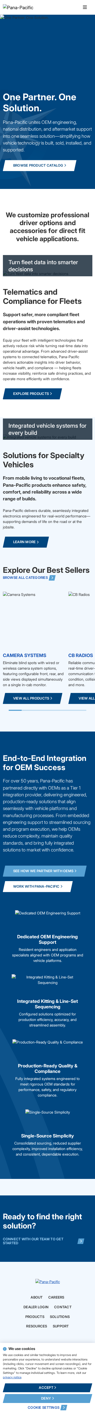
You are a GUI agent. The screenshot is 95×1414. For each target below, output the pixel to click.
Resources (36, 1326)
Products (34, 1317)
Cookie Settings (43, 1407)
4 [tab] (54, 710)
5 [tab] (67, 710)
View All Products (31, 698)
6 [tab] (80, 710)
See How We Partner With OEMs (43, 871)
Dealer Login (36, 1307)
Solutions (60, 1317)
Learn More (24, 542)
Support (61, 1326)
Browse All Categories (25, 577)
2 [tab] (28, 710)
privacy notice (12, 1377)
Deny (46, 1398)
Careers (56, 1297)
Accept (46, 1387)
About (36, 1297)
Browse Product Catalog (38, 165)
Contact (63, 1307)
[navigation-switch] (85, 7)
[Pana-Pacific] (29, 7)
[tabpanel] (34, 648)
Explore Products (31, 393)
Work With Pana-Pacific (36, 886)
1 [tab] (15, 710)
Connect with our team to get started (33, 1241)
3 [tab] (41, 710)
